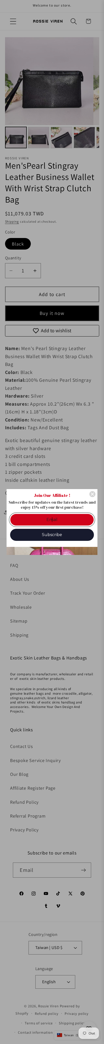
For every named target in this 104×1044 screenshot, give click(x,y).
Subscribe (52, 534)
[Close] (92, 494)
